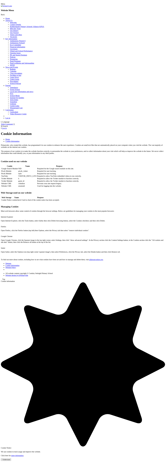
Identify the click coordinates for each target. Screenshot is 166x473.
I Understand (6, 459)
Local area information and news (21, 92)
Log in (7, 118)
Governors (14, 49)
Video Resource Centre (18, 114)
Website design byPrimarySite (16, 275)
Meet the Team (15, 29)
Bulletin (13, 69)
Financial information (17, 47)
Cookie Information (12, 141)
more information (17, 456)
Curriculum (9, 110)
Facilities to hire (15, 75)
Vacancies (13, 37)
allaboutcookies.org (96, 260)
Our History (14, 31)
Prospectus (14, 59)
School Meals (15, 96)
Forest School (15, 90)
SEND (12, 65)
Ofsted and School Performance (21, 51)
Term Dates (14, 100)
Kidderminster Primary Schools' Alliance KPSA (27, 27)
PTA (11, 94)
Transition (13, 102)
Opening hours (15, 53)
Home (7, 18)
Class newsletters (16, 73)
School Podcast (15, 83)
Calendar (13, 71)
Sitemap (8, 263)
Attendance (14, 88)
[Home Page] (6, 6)
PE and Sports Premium (18, 55)
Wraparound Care (16, 108)
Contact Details (15, 25)
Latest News (14, 77)
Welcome (13, 22)
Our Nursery (14, 33)
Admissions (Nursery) (18, 41)
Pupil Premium (15, 61)
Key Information (11, 39)
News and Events (11, 67)
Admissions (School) (17, 43)
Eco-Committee (15, 45)
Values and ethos (16, 35)
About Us (8, 20)
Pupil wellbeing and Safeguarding (22, 63)
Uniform (13, 104)
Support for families (17, 98)
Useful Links (14, 106)
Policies (12, 57)
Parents (8, 85)
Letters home (14, 79)
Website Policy (10, 267)
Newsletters (14, 81)
